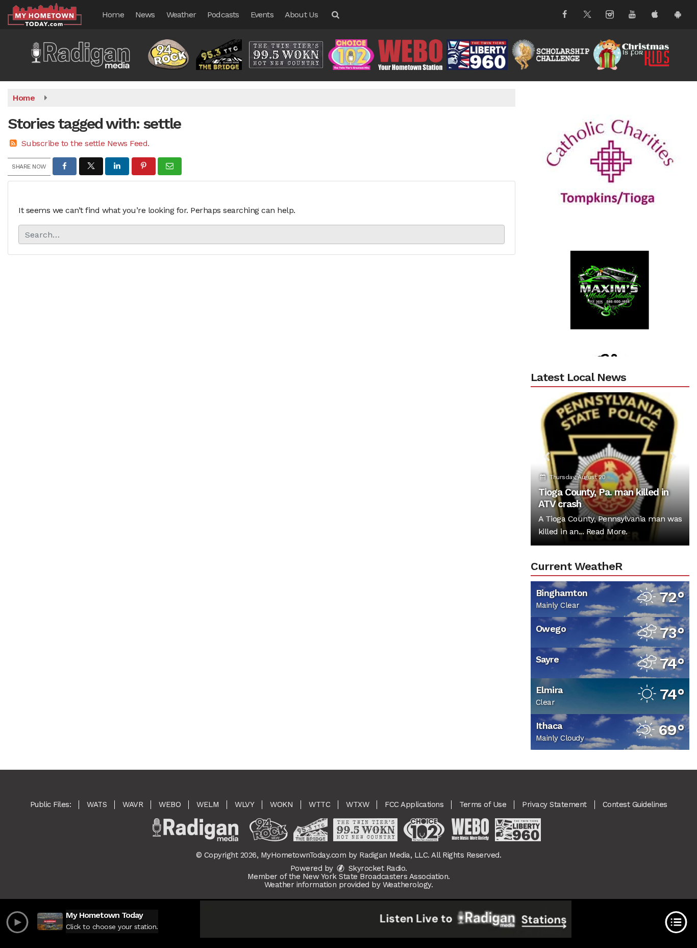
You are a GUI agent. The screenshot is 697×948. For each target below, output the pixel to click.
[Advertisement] (609, 148)
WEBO (170, 804)
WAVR (132, 804)
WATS (97, 804)
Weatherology (407, 884)
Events (262, 14)
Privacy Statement (554, 804)
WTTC (319, 804)
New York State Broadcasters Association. (376, 876)
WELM (207, 804)
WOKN (281, 804)
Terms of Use (482, 804)
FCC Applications (414, 804)
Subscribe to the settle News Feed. (85, 143)
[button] (334, 14)
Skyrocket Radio (375, 868)
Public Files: (50, 804)
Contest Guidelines (635, 804)
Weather (181, 14)
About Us (301, 14)
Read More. (607, 531)
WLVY (244, 804)
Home (113, 14)
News (145, 14)
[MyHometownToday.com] (52, 14)
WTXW (357, 804)
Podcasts (223, 14)
